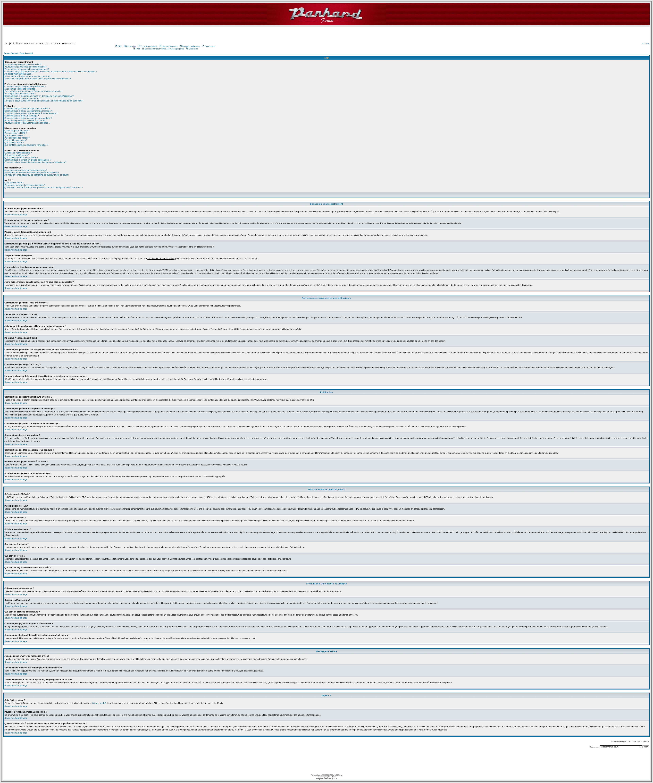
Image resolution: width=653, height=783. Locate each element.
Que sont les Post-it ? (14, 142)
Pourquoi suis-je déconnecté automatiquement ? (26, 69)
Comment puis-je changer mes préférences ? (25, 86)
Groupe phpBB (99, 703)
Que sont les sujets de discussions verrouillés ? (26, 145)
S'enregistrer (210, 46)
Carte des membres (149, 46)
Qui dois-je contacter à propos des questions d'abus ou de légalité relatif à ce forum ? (43, 187)
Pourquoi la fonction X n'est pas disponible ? (24, 185)
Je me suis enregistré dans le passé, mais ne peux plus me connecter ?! (37, 79)
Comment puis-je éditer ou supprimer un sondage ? (28, 118)
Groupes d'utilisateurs (191, 46)
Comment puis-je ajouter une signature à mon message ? (30, 113)
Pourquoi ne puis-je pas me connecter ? (22, 64)
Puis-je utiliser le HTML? (15, 133)
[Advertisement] (165, 34)
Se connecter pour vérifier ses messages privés (164, 49)
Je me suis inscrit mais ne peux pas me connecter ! (27, 76)
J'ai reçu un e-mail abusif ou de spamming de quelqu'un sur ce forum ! (36, 175)
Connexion (193, 49)
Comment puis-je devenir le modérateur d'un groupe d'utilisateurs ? (35, 162)
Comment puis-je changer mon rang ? (21, 98)
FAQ (120, 46)
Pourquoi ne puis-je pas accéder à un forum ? (25, 120)
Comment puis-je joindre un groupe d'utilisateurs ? (27, 160)
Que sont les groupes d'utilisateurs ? (21, 157)
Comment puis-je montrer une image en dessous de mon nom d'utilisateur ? (39, 96)
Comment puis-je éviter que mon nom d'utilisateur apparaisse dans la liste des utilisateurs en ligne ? (50, 71)
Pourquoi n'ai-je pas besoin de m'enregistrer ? (25, 67)
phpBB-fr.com (331, 777)
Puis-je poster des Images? (17, 138)
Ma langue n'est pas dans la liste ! (20, 93)
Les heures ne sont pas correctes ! (20, 89)
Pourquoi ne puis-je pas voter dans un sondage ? (27, 123)
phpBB (321, 775)
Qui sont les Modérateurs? (16, 155)
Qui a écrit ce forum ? (14, 183)
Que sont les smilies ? (14, 135)
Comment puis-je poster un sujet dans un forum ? (27, 108)
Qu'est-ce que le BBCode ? (16, 131)
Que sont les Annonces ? (15, 140)
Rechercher (131, 46)
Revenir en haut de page (15, 215)
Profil (138, 49)
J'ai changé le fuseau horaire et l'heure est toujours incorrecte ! (33, 91)
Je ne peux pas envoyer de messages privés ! (25, 170)
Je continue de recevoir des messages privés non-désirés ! (31, 172)
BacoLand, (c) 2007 (330, 779)
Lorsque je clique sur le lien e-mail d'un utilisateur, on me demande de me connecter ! (43, 101)
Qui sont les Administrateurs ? (18, 153)
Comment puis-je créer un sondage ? (21, 116)
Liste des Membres (170, 46)
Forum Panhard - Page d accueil (18, 53)
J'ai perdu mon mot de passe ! (18, 74)
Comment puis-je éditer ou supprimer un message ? (28, 111)
